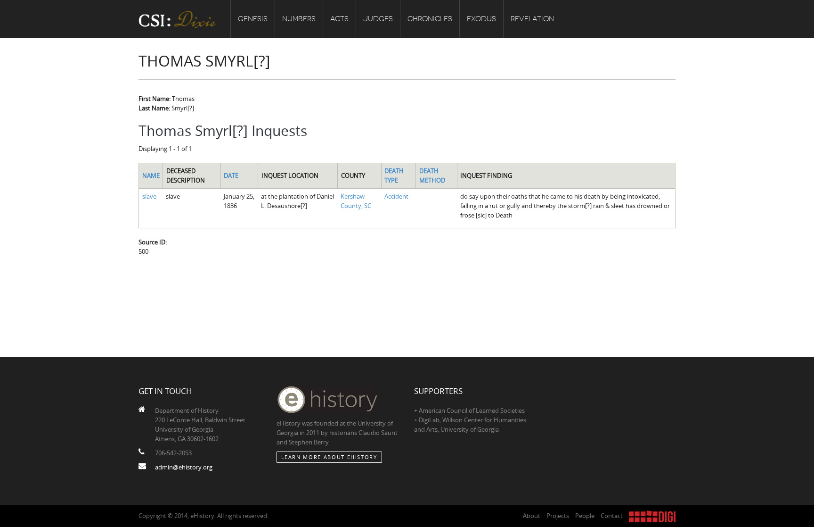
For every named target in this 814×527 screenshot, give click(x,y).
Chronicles (429, 19)
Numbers (299, 19)
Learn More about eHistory (329, 456)
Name (151, 175)
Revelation (532, 19)
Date (231, 175)
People (584, 515)
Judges (378, 19)
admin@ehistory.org (183, 467)
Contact (612, 515)
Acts (339, 19)
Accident (396, 196)
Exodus (481, 19)
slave (149, 196)
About (531, 515)
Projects (557, 515)
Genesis (253, 19)
